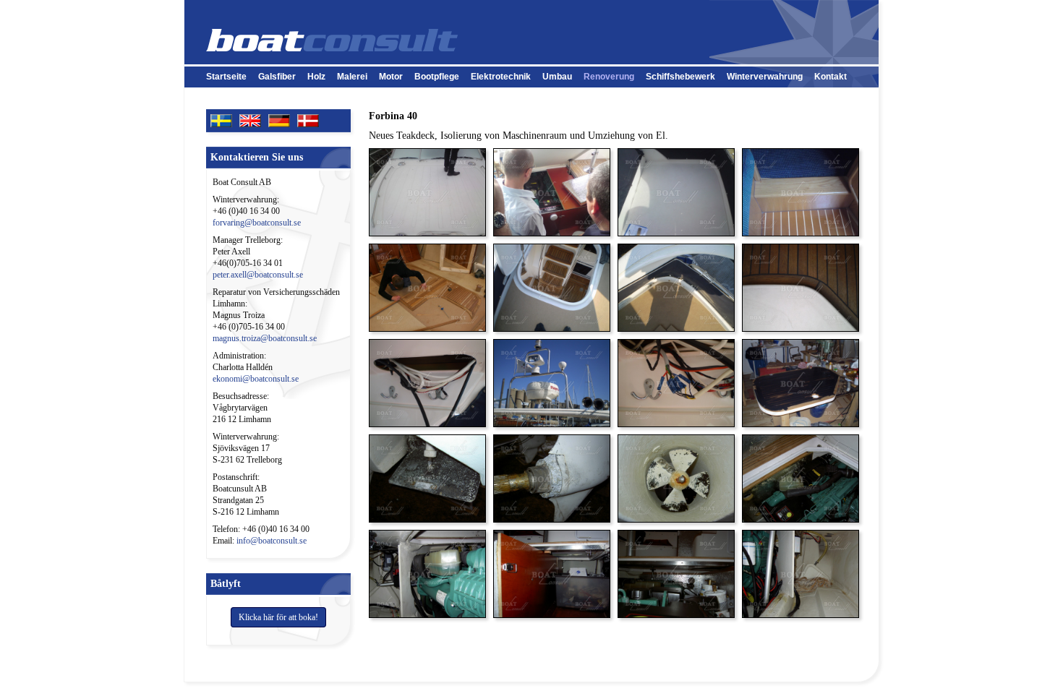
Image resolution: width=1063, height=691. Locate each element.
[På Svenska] (224, 119)
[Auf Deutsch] (282, 119)
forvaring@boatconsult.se (257, 223)
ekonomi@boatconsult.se (256, 379)
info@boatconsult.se (271, 541)
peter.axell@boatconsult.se (258, 275)
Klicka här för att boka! (278, 617)
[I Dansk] (311, 119)
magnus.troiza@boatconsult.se (265, 338)
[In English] (253, 119)
